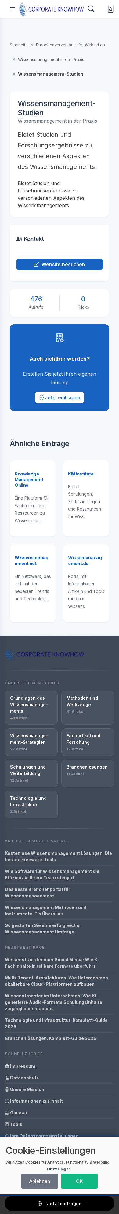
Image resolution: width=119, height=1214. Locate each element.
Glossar (18, 1112)
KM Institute (81, 473)
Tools (15, 1124)
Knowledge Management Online (29, 479)
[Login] (109, 9)
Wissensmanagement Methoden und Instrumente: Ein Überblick (45, 910)
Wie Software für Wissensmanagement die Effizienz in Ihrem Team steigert (52, 874)
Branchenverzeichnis (56, 44)
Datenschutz (24, 1077)
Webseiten (95, 44)
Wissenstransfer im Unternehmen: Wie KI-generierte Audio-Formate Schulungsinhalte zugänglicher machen (53, 1002)
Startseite (19, 44)
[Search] (91, 9)
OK (79, 1181)
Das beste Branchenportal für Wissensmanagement (37, 892)
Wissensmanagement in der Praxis (51, 59)
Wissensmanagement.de (85, 560)
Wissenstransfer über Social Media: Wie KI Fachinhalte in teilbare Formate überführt (52, 963)
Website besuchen (63, 264)
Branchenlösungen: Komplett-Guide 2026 (50, 1038)
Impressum (22, 1066)
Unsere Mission (26, 1089)
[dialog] (59, 1165)
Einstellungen (58, 1169)
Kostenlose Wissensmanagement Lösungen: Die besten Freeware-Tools (58, 856)
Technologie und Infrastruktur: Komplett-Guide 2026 (56, 1023)
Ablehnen (39, 1181)
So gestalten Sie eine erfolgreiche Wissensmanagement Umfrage (42, 928)
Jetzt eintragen (62, 397)
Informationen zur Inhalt (36, 1101)
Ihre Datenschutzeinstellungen (43, 1135)
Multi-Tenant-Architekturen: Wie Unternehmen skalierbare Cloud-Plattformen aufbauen (56, 981)
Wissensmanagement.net (32, 560)
